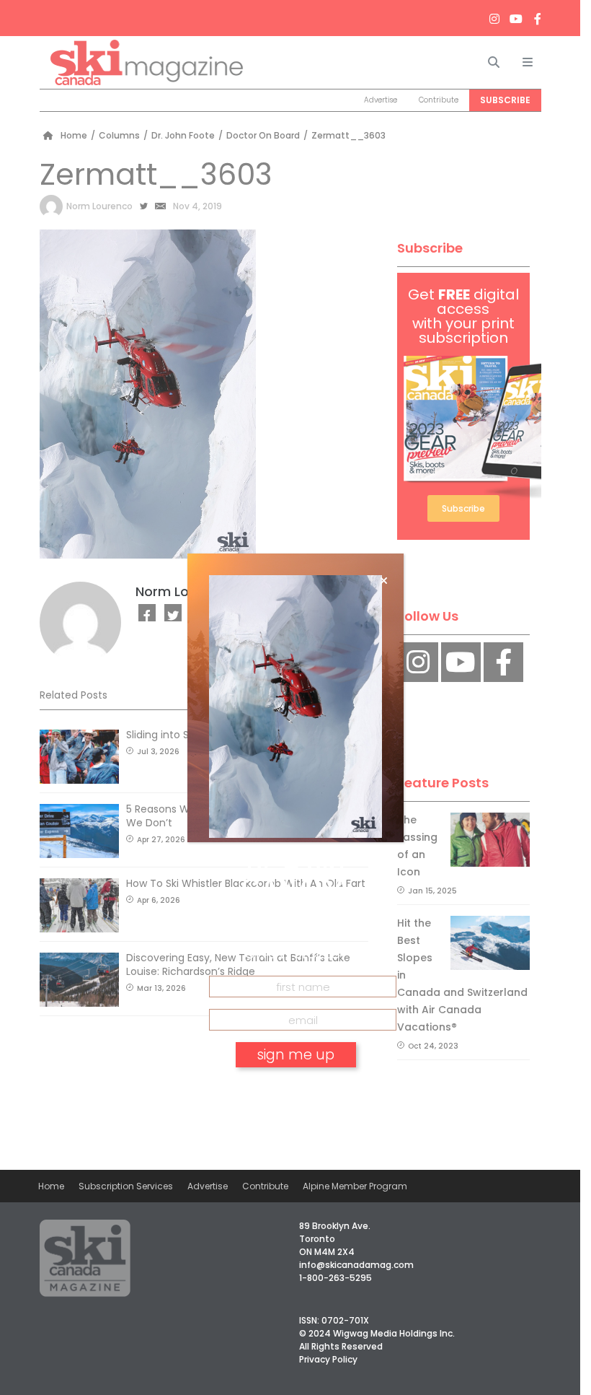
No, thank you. (295, 1095)
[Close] (383, 581)
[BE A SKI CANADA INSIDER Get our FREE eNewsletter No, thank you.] (295, 698)
